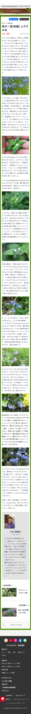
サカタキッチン (7, 678)
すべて (3, 652)
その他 (4, 655)
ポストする (25, 19)
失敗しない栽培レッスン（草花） (11, 666)
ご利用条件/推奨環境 (8, 687)
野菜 (9, 652)
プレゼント (5, 691)
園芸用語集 (5, 669)
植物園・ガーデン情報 (8, 673)
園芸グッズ (21, 652)
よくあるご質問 (7, 681)
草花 (4, 34)
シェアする (15, 19)
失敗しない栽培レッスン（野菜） (11, 663)
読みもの (22, 6)
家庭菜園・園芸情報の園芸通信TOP (10, 6)
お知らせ (4, 684)
